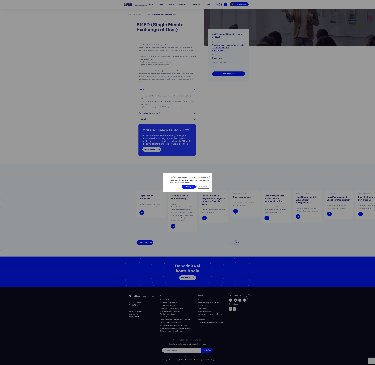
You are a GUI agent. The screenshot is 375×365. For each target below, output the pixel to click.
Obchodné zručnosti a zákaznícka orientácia (175, 320)
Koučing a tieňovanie (205, 311)
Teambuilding (202, 308)
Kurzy (151, 4)
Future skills (164, 317)
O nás (170, 4)
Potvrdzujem (188, 187)
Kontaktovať (185, 277)
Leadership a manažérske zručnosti (171, 308)
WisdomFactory (208, 360)
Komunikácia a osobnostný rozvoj (171, 322)
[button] (236, 242)
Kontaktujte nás (228, 74)
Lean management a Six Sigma (141, 14)
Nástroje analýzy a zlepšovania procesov (173, 325)
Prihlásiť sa (207, 350)
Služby (161, 4)
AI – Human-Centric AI (167, 305)
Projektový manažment (167, 314)
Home (129, 14)
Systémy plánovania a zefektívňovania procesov (176, 328)
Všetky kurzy (143, 242)
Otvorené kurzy (241, 4)
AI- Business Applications (168, 303)
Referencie (196, 4)
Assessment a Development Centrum (210, 314)
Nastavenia (203, 187)
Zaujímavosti (182, 4)
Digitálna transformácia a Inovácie (171, 331)
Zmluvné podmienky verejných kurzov (210, 322)
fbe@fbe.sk (217, 50)
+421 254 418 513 (220, 47)
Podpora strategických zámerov (208, 303)
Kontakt (208, 4)
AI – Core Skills (165, 300)
